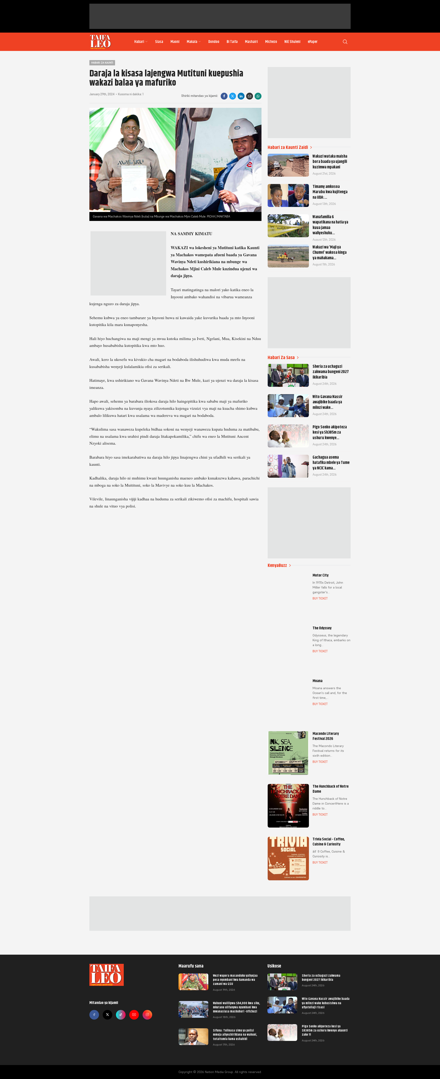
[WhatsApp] (258, 96)
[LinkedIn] (241, 96)
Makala (192, 42)
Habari (139, 42)
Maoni (174, 42)
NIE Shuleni (292, 42)
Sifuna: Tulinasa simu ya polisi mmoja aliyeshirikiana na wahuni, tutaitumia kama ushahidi (235, 1034)
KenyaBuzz (277, 565)
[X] (232, 96)
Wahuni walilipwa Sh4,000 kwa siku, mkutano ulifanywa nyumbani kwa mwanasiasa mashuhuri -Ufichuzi (236, 1007)
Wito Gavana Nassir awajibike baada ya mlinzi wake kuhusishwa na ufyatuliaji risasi (325, 1003)
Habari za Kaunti (102, 62)
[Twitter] (107, 1015)
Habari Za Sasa (281, 357)
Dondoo (213, 42)
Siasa (159, 42)
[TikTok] (121, 1014)
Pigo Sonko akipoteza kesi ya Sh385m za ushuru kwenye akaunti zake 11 (325, 1030)
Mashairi (251, 42)
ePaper (313, 42)
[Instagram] (147, 1015)
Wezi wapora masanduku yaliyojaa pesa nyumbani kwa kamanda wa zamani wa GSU (235, 980)
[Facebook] (224, 96)
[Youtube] (134, 1014)
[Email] (249, 96)
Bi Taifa (232, 42)
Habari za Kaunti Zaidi (288, 147)
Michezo (271, 42)
